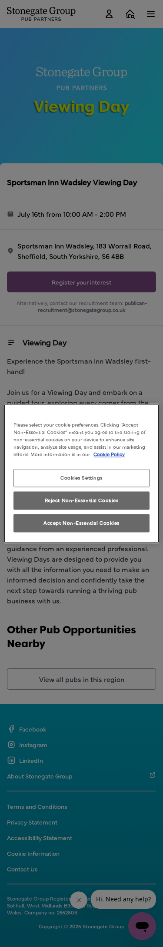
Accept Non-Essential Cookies (81, 523)
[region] (81, 473)
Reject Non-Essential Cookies (82, 500)
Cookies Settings (81, 477)
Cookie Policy (109, 454)
